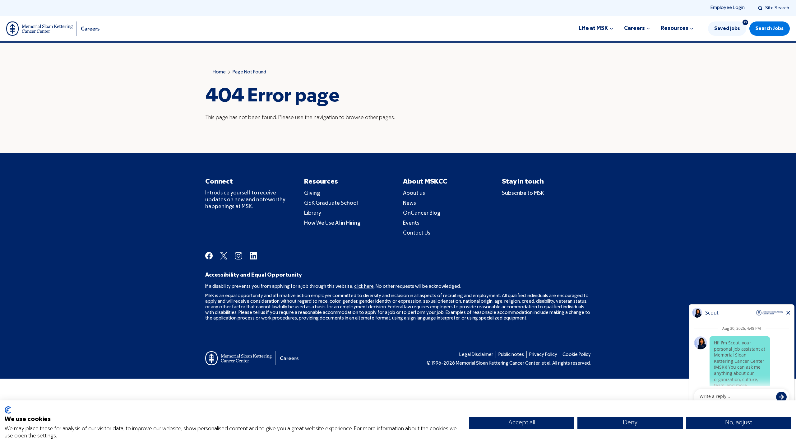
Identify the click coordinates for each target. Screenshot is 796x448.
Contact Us (416, 233)
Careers (634, 28)
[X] (223, 255)
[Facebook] (209, 255)
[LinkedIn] (253, 255)
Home (219, 72)
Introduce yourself (228, 193)
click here (364, 286)
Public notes (511, 354)
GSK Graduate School (331, 203)
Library (312, 213)
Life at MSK (593, 28)
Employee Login (727, 8)
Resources (674, 28)
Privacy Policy (543, 354)
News (409, 203)
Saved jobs (730, 26)
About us (414, 193)
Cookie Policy (576, 354)
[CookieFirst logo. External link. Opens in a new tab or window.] (8, 410)
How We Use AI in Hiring (332, 223)
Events (411, 223)
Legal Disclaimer (476, 354)
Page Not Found (249, 72)
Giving (312, 193)
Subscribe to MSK (523, 193)
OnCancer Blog (421, 213)
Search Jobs (770, 28)
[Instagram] (238, 255)
